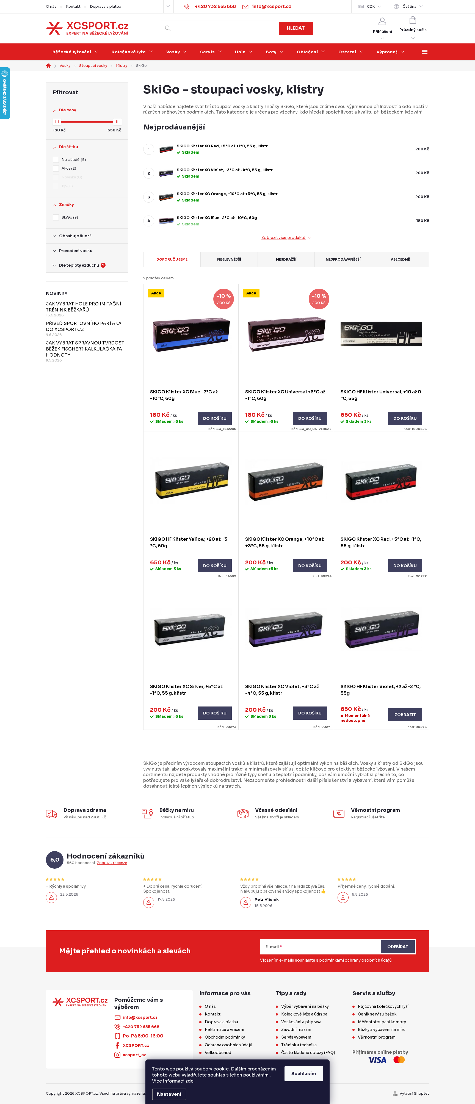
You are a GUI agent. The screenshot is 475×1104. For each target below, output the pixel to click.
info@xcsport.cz (140, 1017)
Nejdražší (286, 259)
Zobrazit (405, 714)
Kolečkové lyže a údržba (304, 1014)
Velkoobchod (218, 1052)
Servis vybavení (296, 1037)
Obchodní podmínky (225, 1037)
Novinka (71, 177)
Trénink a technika (299, 1045)
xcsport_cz (134, 1054)
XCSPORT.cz (136, 1045)
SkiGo (69, 217)
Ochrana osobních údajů (228, 1044)
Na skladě (73, 159)
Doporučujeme (171, 259)
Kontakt (73, 6)
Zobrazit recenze (112, 863)
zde (190, 1081)
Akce (68, 168)
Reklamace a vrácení (224, 1029)
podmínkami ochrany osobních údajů (355, 960)
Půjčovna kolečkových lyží (383, 1006)
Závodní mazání (296, 1029)
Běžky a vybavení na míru (381, 1029)
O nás (51, 6)
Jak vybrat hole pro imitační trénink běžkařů (83, 307)
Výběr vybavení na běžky (305, 1006)
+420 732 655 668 (141, 1026)
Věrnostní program (377, 1037)
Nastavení (169, 1094)
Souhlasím (303, 1074)
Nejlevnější (229, 259)
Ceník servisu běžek (377, 1014)
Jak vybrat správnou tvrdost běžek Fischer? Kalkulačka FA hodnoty (85, 349)
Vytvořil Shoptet (414, 1093)
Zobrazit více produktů (283, 237)
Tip (66, 186)
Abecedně (400, 259)
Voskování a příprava (301, 1022)
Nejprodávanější (343, 259)
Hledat (296, 28)
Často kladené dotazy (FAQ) (308, 1052)
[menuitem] (75, 51)
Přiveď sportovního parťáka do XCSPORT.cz (83, 326)
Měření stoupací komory (382, 1022)
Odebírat (397, 946)
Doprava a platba (105, 6)
